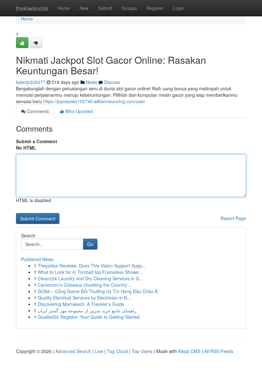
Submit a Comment (36, 141)
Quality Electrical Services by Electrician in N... (84, 297)
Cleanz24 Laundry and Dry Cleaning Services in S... (90, 278)
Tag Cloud (117, 351)
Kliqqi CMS (189, 351)
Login (178, 8)
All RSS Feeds (218, 351)
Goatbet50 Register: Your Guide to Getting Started (89, 317)
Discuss (112, 82)
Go (90, 244)
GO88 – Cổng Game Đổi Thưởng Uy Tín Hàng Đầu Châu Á (98, 291)
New (84, 8)
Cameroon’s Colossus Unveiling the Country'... (85, 285)
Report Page (233, 218)
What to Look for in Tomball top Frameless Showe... (90, 272)
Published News (37, 259)
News (91, 82)
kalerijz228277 (30, 82)
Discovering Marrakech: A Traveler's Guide (81, 304)
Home (64, 8)
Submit (105, 8)
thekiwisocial (32, 8)
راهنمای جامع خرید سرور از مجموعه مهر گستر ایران (87, 310)
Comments (37, 111)
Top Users (142, 351)
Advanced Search (73, 351)
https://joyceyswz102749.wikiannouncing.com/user (94, 101)
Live (99, 351)
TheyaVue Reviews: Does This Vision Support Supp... (92, 265)
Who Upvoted (78, 111)
